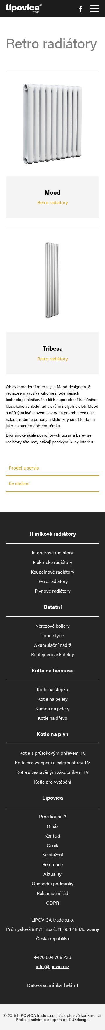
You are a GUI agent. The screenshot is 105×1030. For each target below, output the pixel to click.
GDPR (52, 903)
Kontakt (52, 836)
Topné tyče (53, 635)
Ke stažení (19, 483)
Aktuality (52, 874)
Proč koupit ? (52, 816)
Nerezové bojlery (52, 626)
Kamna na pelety (52, 708)
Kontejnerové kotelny (52, 654)
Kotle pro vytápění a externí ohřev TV (52, 762)
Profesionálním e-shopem (39, 1019)
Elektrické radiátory (52, 562)
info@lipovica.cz (52, 966)
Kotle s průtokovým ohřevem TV (53, 753)
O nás (53, 826)
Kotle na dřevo (52, 718)
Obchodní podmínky (53, 883)
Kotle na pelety (53, 699)
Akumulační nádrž (52, 645)
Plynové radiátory (53, 591)
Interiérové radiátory (52, 552)
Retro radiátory (52, 581)
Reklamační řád (52, 893)
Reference (52, 864)
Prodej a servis (24, 467)
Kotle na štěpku (52, 689)
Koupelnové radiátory (52, 572)
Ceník (52, 845)
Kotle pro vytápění (52, 782)
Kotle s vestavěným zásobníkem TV (52, 772)
